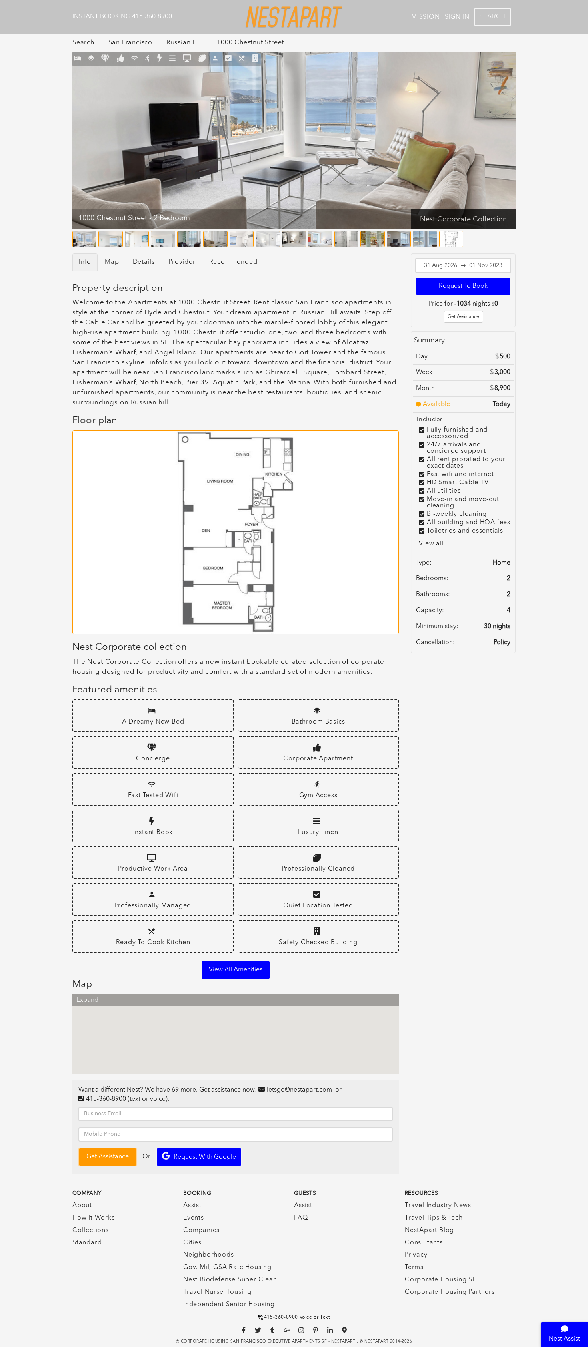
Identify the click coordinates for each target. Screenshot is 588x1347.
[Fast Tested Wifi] (134, 59)
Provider (181, 262)
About (82, 1205)
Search (492, 17)
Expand (87, 1000)
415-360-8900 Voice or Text (297, 1317)
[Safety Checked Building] (255, 59)
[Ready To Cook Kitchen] (242, 59)
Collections (90, 1230)
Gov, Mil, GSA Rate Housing (227, 1267)
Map (112, 262)
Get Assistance (463, 316)
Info (85, 262)
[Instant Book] (159, 59)
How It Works (93, 1218)
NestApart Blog (429, 1230)
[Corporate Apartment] (120, 59)
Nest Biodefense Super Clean (230, 1280)
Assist (192, 1205)
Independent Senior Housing (229, 1304)
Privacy (416, 1255)
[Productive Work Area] (187, 59)
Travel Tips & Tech (433, 1218)
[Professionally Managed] (215, 59)
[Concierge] (105, 59)
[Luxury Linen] (172, 59)
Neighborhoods (208, 1255)
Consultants (424, 1243)
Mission (425, 17)
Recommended (233, 262)
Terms (414, 1267)
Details (144, 262)
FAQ (301, 1218)
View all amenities (235, 970)
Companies (201, 1230)
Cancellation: (435, 642)
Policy (502, 642)
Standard (87, 1243)
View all (431, 544)
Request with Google (205, 1157)
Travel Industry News (438, 1205)
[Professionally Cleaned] (202, 59)
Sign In (457, 17)
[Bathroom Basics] (91, 59)
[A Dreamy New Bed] (77, 59)
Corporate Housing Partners (450, 1292)
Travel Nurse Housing (217, 1292)
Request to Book (463, 286)
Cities (192, 1243)
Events (193, 1218)
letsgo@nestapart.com (299, 1090)
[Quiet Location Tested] (228, 59)
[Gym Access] (147, 59)
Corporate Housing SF (440, 1280)
